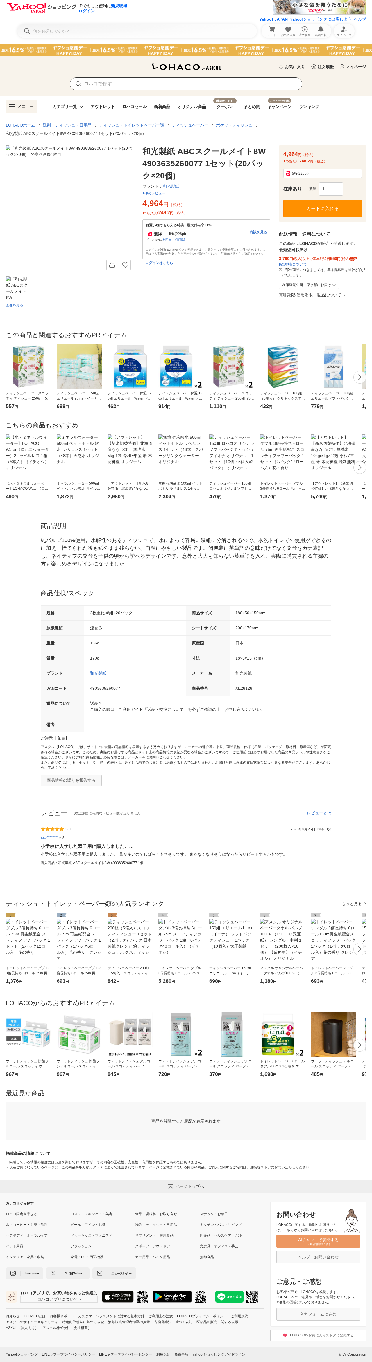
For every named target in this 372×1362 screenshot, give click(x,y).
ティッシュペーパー (190, 125)
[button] (331, 189)
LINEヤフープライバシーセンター (125, 1354)
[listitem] (38, 1214)
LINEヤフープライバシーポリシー (68, 1354)
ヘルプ (360, 19)
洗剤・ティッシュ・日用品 (67, 125)
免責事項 (181, 1354)
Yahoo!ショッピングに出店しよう (321, 19)
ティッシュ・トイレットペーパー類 (131, 125)
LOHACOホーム (20, 125)
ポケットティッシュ (234, 125)
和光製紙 (98, 673)
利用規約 (163, 1354)
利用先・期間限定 (174, 239)
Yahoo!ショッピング (22, 1354)
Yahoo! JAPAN (273, 19)
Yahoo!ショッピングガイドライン (218, 1354)
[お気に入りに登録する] (125, 265)
